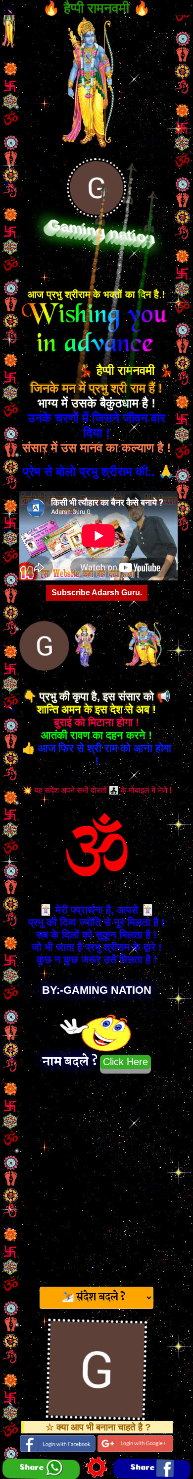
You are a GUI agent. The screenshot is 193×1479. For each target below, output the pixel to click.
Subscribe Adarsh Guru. (96, 592)
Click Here (125, 1061)
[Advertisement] (96, 1177)
